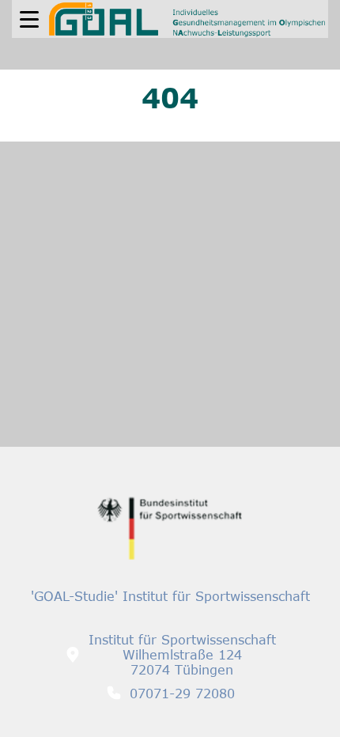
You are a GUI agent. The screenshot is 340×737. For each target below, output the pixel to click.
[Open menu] (29, 19)
